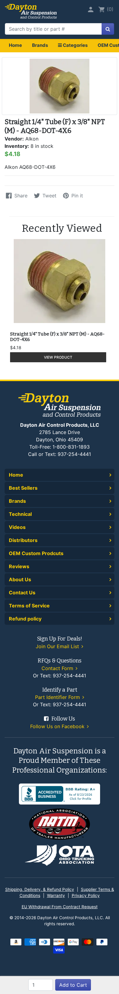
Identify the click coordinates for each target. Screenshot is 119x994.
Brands (40, 45)
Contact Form (58, 668)
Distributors (23, 540)
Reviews (19, 566)
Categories (75, 45)
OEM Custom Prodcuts (36, 553)
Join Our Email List (58, 646)
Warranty (56, 895)
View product (58, 357)
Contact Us (22, 592)
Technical (20, 514)
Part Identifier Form (58, 697)
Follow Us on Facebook (58, 726)
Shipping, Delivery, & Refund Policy (39, 889)
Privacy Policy (86, 895)
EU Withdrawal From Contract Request (60, 906)
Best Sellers (23, 488)
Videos (17, 527)
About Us (20, 579)
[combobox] (53, 29)
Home (15, 45)
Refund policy (25, 619)
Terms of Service (29, 606)
